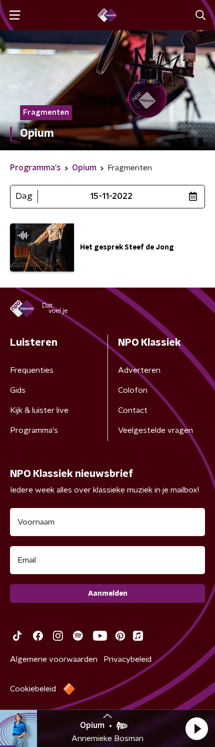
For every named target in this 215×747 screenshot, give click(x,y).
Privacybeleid (128, 659)
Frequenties (32, 370)
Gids (18, 390)
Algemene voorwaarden (54, 659)
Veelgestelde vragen (155, 430)
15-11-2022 (111, 196)
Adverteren (139, 370)
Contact (133, 410)
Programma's (34, 430)
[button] (196, 728)
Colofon (133, 390)
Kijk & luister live (39, 410)
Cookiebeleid (33, 689)
